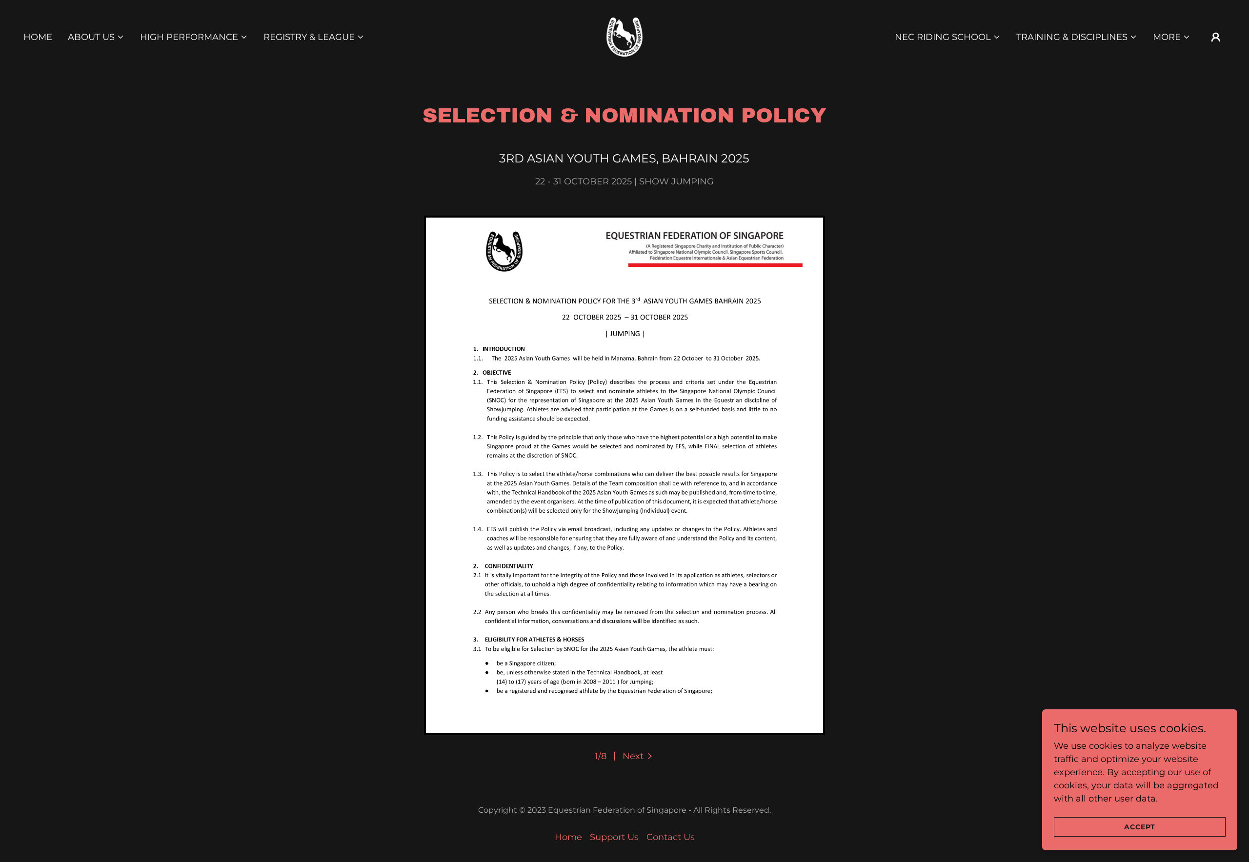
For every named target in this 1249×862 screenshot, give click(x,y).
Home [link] (37, 37)
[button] (96, 37)
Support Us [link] (614, 837)
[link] (624, 36)
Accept (1139, 826)
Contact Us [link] (670, 837)
